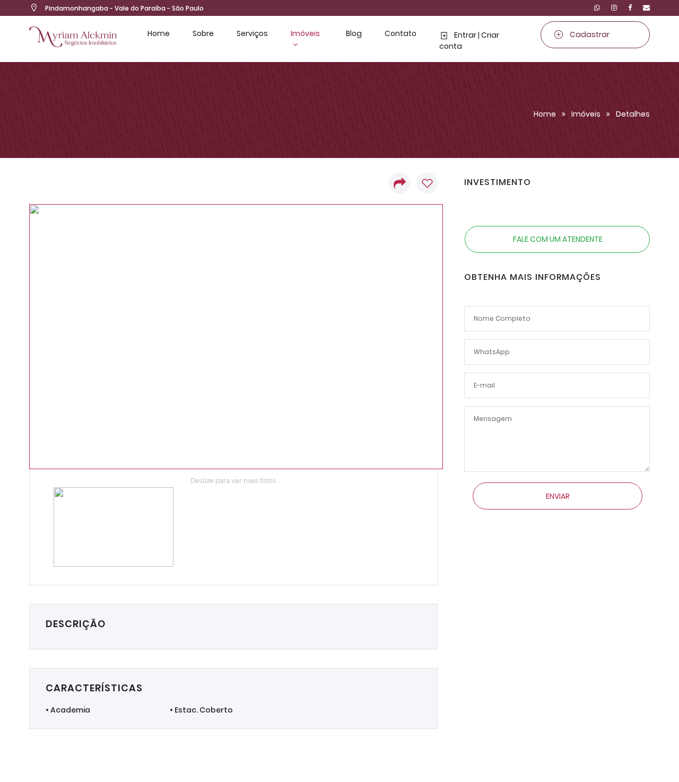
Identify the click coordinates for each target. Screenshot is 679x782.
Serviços (252, 33)
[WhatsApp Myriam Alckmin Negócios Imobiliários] (597, 8)
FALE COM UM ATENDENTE (558, 239)
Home (158, 33)
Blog (354, 33)
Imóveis (305, 33)
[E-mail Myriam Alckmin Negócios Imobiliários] (644, 8)
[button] (398, 183)
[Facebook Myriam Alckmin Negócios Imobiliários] (630, 8)
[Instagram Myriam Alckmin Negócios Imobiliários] (614, 8)
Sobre (203, 33)
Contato (400, 33)
